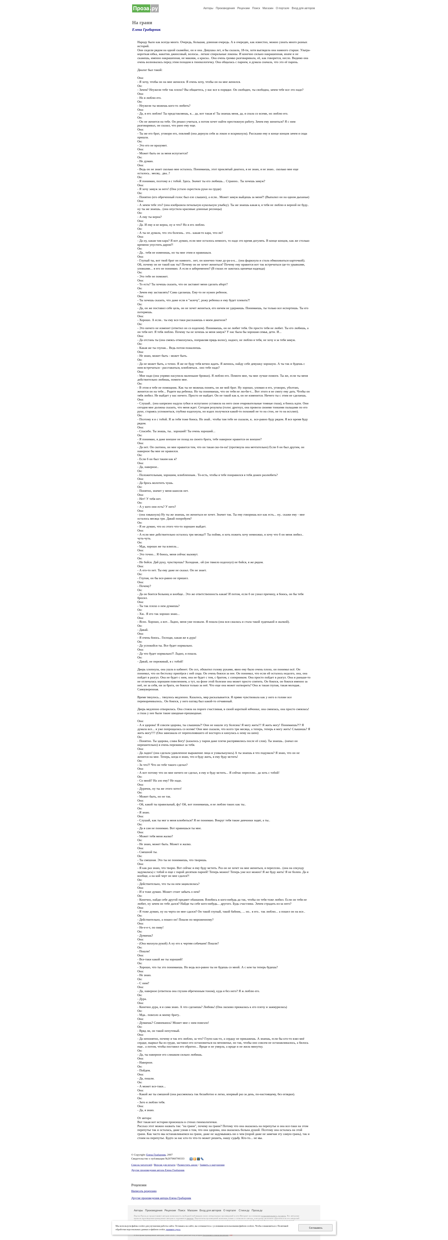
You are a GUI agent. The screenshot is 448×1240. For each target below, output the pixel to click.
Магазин (267, 8)
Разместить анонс (187, 1164)
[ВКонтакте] (191, 1159)
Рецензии (243, 8)
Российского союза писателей (215, 1235)
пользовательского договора (273, 1216)
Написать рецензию (144, 1191)
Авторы (208, 8)
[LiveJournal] (202, 1159)
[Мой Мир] (198, 1159)
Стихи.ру (244, 1210)
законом (190, 1218)
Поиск (256, 8)
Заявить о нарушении (212, 1164)
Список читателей (141, 1164)
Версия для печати (164, 1164)
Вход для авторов (303, 8)
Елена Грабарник (146, 29)
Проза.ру (257, 1210)
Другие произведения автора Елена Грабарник (157, 1170)
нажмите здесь (173, 1229)
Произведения (225, 8)
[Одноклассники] (195, 1159)
